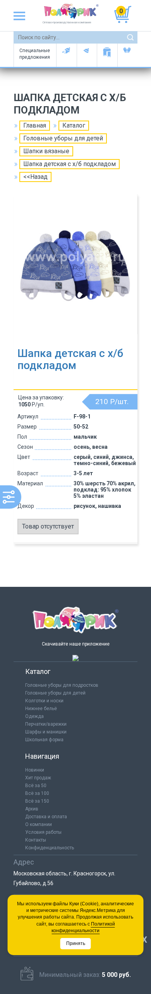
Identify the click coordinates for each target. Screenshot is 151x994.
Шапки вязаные (46, 151)
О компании (38, 824)
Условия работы (43, 832)
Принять (75, 943)
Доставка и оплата (46, 816)
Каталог (73, 125)
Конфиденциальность (49, 847)
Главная (34, 125)
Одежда (34, 716)
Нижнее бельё (41, 708)
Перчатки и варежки (127, 55)
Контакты (35, 840)
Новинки (34, 770)
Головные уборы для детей (66, 55)
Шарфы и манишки (107, 55)
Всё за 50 (35, 785)
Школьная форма (44, 739)
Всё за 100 (37, 793)
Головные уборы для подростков (87, 55)
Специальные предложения (34, 54)
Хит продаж (38, 777)
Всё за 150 (37, 801)
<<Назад (35, 176)
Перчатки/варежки (46, 724)
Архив (31, 809)
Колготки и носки (44, 701)
